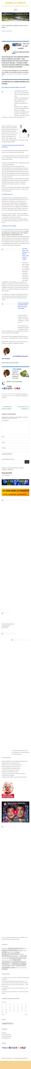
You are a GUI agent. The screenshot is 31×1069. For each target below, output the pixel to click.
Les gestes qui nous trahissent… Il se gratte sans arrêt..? (13, 773)
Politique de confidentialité (7, 1058)
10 (10, 1007)
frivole (7, 958)
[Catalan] (2, 473)
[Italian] (8, 473)
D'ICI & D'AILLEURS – (6, 988)
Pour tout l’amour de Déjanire (8, 775)
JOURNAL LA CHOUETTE (15, 3)
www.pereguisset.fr (6, 625)
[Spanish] (3, 473)
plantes (10, 963)
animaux (17, 948)
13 (21, 1007)
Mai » (26, 1014)
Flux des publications (6, 1034)
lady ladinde (4, 960)
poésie (14, 963)
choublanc (4, 397)
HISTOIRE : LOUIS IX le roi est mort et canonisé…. (12, 764)
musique (15, 961)
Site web (4, 448)
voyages (4, 969)
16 (6, 1009)
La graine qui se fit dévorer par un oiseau (10, 770)
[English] (6, 473)
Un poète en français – (6, 991)
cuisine (17, 952)
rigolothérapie (6, 965)
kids (24, 958)
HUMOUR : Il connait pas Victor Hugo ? (10, 771)
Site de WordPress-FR (6, 1038)
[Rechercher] (27, 462)
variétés (12, 967)
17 (10, 1009)
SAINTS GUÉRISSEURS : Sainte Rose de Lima (11, 768)
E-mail (3, 442)
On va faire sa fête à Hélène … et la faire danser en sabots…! (14, 777)
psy (19, 963)
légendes (17, 959)
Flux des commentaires (7, 1036)
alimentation (5, 948)
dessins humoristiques (10, 954)
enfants (5, 955)
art (23, 948)
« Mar (3, 1014)
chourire (20, 950)
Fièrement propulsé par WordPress (21, 1058)
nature (23, 961)
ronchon (13, 965)
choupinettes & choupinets (21, 394)
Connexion (4, 1032)
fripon (3, 958)
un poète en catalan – (6, 977)
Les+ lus (8, 960)
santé (18, 965)
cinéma (24, 950)
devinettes (21, 954)
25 (14, 1011)
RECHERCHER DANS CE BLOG (8, 459)
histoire (12, 958)
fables (19, 956)
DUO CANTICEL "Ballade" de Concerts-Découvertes (12, 981)
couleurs (13, 952)
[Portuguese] (9, 473)
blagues (5, 950)
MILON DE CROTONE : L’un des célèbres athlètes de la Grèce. (14, 761)
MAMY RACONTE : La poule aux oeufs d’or (11, 763)
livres (11, 960)
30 (6, 1012)
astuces (25, 948)
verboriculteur (18, 967)
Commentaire (5, 420)
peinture (5, 963)
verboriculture (24, 967)
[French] (5, 473)
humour (19, 957)
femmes (23, 955)
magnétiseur (6, 962)
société (23, 965)
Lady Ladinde (4, 395)
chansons (13, 950)
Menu (15, 9)
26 (17, 1011)
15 (2, 1009)
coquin (9, 952)
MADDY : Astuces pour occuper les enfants (11, 766)
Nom (3, 436)
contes (4, 952)
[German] (11, 473)
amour (11, 948)
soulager (6, 967)
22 (2, 1011)
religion (24, 963)
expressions (17, 395)
